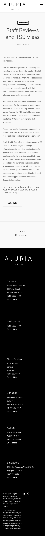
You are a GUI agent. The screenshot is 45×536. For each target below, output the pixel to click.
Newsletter (23, 23)
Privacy (5, 506)
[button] (41, 5)
